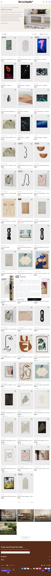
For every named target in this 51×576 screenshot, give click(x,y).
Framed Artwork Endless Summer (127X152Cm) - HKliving (9, 496)
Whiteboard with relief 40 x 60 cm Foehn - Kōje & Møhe (25, 440)
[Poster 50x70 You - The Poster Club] (9, 180)
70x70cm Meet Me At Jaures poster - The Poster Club (25, 273)
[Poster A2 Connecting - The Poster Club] (9, 208)
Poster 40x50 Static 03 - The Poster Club (42, 412)
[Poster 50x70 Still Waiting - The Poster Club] (42, 180)
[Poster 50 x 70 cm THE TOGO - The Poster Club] (42, 260)
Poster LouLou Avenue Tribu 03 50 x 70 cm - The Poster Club (25, 384)
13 (28, 502)
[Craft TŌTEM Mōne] (9, 234)
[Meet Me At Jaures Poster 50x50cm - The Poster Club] (42, 371)
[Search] (43, 2)
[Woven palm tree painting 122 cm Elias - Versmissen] (42, 208)
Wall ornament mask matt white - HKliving (25, 59)
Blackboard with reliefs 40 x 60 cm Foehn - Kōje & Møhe (9, 412)
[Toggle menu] (1, 2)
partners (21, 280)
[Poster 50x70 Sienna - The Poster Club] (25, 344)
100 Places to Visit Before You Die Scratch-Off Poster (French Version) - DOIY (9, 59)
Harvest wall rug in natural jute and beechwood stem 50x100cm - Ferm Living (25, 221)
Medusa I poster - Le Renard (40, 59)
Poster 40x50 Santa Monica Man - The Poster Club (25, 247)
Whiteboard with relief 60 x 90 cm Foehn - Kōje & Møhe (9, 440)
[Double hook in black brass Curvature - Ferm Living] (25, 180)
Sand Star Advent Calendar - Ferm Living (25, 496)
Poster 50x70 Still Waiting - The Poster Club (42, 193)
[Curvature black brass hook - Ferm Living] (25, 152)
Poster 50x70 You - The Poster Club (8, 193)
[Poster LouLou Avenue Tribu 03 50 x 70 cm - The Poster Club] (25, 371)
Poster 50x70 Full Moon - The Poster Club (9, 356)
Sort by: (41, 34)
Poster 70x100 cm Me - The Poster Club (25, 329)
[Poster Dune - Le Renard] (25, 98)
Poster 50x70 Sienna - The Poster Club (25, 356)
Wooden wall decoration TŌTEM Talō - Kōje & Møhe (42, 329)
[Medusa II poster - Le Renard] (25, 72)
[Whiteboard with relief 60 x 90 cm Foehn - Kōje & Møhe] (9, 427)
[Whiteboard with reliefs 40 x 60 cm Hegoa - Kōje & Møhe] (25, 399)
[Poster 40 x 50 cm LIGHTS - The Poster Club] (42, 455)
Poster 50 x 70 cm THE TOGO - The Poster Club (42, 273)
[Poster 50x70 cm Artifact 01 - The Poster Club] (9, 371)
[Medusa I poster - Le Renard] (42, 46)
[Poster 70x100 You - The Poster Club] (9, 316)
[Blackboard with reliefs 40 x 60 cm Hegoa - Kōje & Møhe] (42, 427)
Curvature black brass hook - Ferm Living (25, 165)
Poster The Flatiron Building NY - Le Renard (9, 111)
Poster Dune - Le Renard (22, 111)
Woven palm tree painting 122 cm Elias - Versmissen (42, 221)
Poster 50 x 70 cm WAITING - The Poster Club (9, 165)
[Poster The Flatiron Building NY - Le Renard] (9, 98)
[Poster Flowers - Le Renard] (25, 124)
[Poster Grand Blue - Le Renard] (42, 124)
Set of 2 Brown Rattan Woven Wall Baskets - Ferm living (42, 165)
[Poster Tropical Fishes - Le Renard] (42, 98)
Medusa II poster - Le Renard (23, 85)
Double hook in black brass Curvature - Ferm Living (25, 193)
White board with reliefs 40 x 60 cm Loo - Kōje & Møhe (9, 468)
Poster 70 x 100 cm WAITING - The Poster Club (9, 137)
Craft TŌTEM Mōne (5, 247)
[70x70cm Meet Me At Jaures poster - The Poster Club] (25, 260)
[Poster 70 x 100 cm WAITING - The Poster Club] (9, 124)
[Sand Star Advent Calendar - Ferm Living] (25, 483)
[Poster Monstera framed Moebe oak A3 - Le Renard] (42, 344)
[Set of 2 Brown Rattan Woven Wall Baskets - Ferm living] (42, 152)
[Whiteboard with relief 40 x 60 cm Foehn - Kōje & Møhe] (25, 427)
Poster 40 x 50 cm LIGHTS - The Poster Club (42, 468)
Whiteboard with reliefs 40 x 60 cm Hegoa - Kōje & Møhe (25, 412)
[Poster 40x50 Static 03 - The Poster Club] (42, 399)
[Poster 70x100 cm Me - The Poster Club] (25, 316)
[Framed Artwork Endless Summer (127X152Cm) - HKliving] (9, 483)
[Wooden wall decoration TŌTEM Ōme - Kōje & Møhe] (42, 234)
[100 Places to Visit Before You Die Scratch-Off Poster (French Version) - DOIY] (9, 46)
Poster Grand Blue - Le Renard (40, 137)
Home (2, 7)
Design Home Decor (7, 7)
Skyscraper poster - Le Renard (40, 85)
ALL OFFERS (25, 537)
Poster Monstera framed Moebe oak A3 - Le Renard (42, 356)
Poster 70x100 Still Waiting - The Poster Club (25, 468)
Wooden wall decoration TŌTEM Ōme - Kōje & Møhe (42, 247)
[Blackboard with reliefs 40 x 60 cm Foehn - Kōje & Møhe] (9, 399)
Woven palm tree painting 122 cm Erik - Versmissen (9, 273)
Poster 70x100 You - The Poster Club (8, 329)
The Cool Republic (7, 568)
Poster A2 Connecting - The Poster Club (9, 221)
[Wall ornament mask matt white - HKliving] (25, 46)
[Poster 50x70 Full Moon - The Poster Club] (9, 344)
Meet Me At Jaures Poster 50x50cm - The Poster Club (42, 384)
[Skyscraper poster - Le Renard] (42, 72)
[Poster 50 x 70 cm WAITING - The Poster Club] (9, 152)
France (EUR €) (11, 565)
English (2, 565)
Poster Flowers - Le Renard (23, 137)
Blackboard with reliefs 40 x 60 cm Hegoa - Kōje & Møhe (42, 440)
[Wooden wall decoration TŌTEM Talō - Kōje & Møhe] (42, 316)
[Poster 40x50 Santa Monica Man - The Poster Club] (25, 234)
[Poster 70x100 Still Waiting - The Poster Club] (25, 455)
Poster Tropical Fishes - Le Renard (41, 111)
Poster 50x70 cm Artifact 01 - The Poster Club (9, 384)
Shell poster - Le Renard (6, 85)
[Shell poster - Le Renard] (9, 72)
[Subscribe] (29, 552)
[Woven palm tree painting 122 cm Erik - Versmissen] (9, 260)
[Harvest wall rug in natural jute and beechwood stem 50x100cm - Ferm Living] (25, 208)
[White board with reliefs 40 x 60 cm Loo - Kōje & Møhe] (9, 455)
